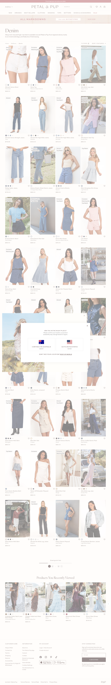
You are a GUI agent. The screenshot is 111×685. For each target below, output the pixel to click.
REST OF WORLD (66, 354)
